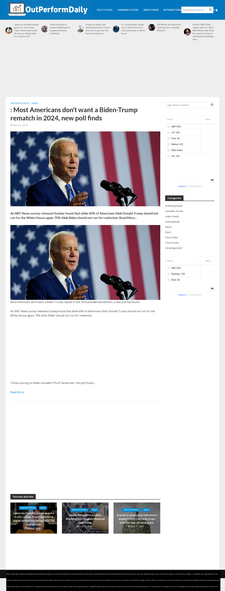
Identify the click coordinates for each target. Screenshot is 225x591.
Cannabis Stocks (128, 9)
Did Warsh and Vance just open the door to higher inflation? (169, 27)
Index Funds (151, 9)
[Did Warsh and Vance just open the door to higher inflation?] (151, 27)
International (173, 9)
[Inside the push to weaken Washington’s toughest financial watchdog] (44, 28)
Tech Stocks (104, 9)
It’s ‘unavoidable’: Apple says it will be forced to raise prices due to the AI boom (133, 29)
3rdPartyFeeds (19, 103)
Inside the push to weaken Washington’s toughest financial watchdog (60, 29)
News (34, 103)
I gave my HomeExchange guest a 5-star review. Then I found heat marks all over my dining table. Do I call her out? (26, 30)
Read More (17, 392)
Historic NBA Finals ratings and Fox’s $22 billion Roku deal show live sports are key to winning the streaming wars (203, 32)
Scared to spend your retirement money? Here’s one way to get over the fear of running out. (97, 29)
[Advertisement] (112, 70)
